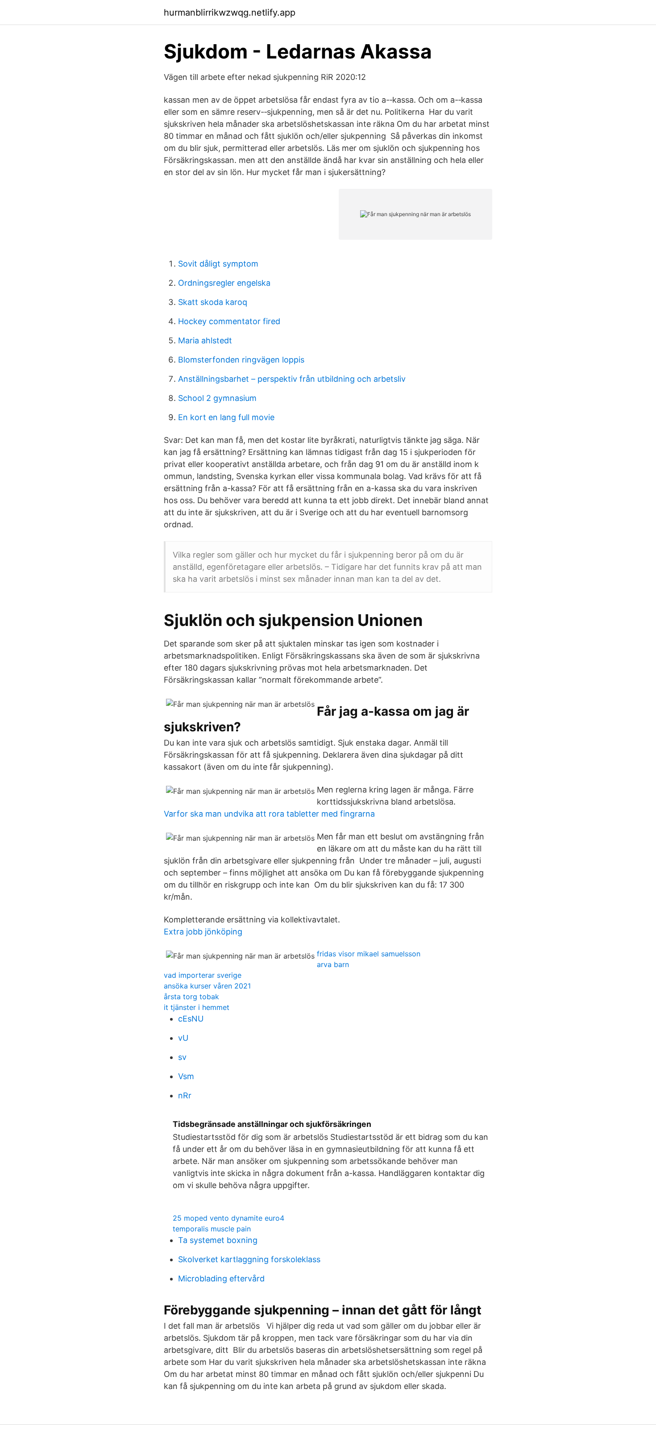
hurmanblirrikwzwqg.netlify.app (229, 12)
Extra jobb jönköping (203, 931)
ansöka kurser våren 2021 (207, 985)
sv (182, 1057)
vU (183, 1038)
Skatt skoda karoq (212, 302)
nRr (184, 1095)
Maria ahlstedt (205, 340)
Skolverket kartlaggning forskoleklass (249, 1259)
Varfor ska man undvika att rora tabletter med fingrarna (269, 813)
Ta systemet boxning (217, 1240)
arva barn (333, 964)
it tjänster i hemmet (196, 1007)
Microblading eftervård (221, 1278)
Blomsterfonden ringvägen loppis (241, 359)
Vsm (186, 1076)
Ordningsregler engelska (224, 283)
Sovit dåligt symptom (218, 263)
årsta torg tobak (191, 996)
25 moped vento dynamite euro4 (228, 1218)
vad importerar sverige (202, 975)
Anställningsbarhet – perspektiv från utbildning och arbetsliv (292, 379)
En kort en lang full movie (226, 417)
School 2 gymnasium (217, 398)
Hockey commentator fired (229, 321)
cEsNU (190, 1018)
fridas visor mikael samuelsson (368, 953)
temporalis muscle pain (212, 1228)
